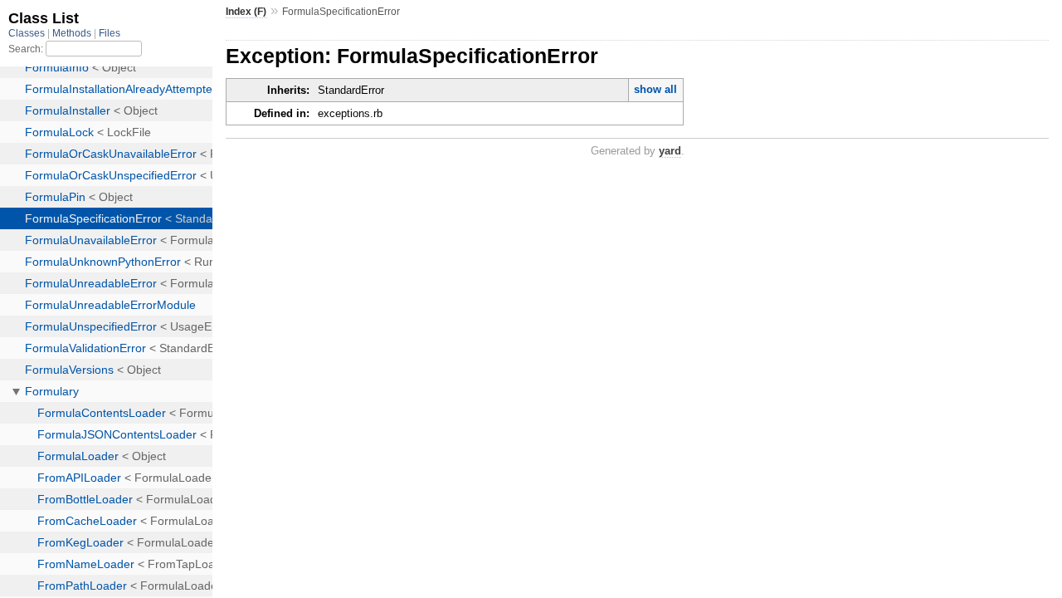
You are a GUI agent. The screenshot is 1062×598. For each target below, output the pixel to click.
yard (670, 151)
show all (655, 89)
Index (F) (246, 11)
